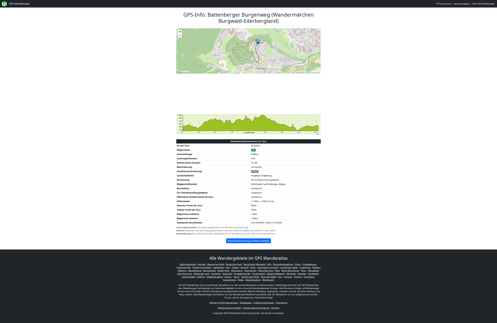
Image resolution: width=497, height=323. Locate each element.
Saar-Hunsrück (184, 273)
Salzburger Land (202, 273)
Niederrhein (223, 270)
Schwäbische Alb (242, 273)
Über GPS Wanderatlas (483, 3)
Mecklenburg (194, 270)
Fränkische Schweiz (201, 267)
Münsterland (209, 270)
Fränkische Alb (184, 267)
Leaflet (293, 73)
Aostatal (202, 264)
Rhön (303, 270)
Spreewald (313, 273)
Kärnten (244, 267)
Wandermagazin (462, 3)
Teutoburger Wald (250, 276)
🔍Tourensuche (444, 3)
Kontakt (275, 308)
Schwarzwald (258, 273)
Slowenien (291, 273)
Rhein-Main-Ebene (290, 270)
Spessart (302, 273)
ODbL (318, 73)
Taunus (228, 276)
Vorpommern (229, 280)
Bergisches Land (234, 264)
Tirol (280, 276)
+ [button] (180, 31)
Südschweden (188, 276)
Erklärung (242, 227)
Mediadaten (246, 302)
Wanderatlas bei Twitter (229, 308)
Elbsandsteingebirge (283, 264)
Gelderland (218, 267)
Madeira (316, 267)
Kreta (252, 267)
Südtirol (201, 276)
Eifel (269, 264)
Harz (228, 267)
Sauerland (227, 273)
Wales (241, 280)
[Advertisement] (254, 94)
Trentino (298, 276)
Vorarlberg (309, 276)
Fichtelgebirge (309, 264)
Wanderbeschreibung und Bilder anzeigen (248, 240)
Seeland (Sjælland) (275, 273)
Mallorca (182, 270)
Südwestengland (214, 276)
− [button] (180, 35)
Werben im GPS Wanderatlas (224, 302)
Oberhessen (250, 270)
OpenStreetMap (310, 73)
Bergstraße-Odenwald (254, 264)
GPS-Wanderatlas (19, 3)
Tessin (236, 276)
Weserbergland (253, 280)
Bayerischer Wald (215, 264)
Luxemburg (305, 267)
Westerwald (268, 280)
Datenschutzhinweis (264, 302)
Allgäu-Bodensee (188, 264)
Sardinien (216, 273)
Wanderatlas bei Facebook (256, 308)
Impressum (281, 302)
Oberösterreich (265, 270)
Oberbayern (237, 270)
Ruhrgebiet (313, 270)
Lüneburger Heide (289, 267)
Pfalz (277, 270)
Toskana (288, 276)
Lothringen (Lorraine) (267, 267)
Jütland (235, 267)
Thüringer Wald (268, 276)
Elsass (298, 264)
